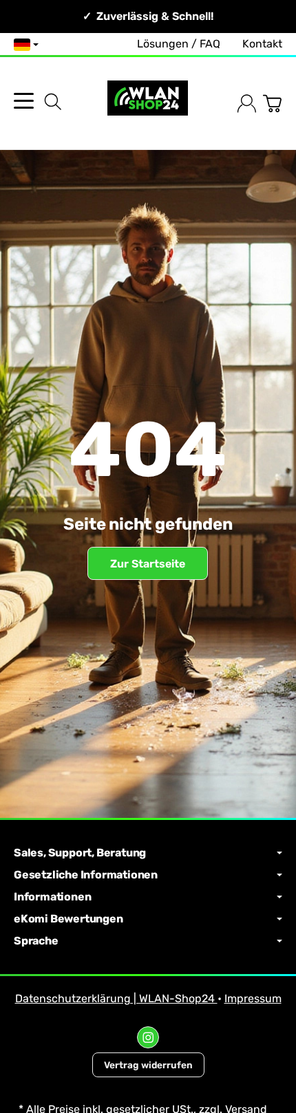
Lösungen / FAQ (178, 43)
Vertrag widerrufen (148, 1064)
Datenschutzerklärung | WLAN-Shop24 (116, 998)
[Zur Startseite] (147, 103)
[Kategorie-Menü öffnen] (24, 101)
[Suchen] (53, 102)
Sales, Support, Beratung (80, 852)
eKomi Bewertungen (68, 919)
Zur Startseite (147, 563)
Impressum (253, 998)
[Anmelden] (247, 104)
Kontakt (262, 43)
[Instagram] (148, 1037)
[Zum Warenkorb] (272, 104)
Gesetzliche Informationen (86, 874)
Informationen (52, 897)
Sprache (36, 941)
